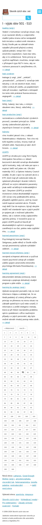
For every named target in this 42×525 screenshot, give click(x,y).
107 (27, 421)
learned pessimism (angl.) (13, 235)
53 (34, 372)
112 (27, 425)
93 (31, 407)
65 (11, 385)
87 (24, 403)
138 (35, 447)
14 (11, 341)
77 (24, 394)
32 (31, 355)
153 (35, 460)
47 (31, 368)
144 (5, 456)
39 (11, 363)
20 (18, 346)
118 (34, 429)
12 (35, 337)
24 (11, 350)
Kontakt (15, 506)
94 (5, 412)
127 (27, 438)
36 (24, 359)
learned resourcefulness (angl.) (16, 253)
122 (27, 434)
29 (11, 355)
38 (5, 363)
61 (18, 381)
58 (31, 377)
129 (5, 443)
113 (34, 425)
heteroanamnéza (22, 482)
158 (35, 465)
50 (18, 372)
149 (5, 460)
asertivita (20, 494)
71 (18, 390)
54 (5, 377)
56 (18, 377)
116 (20, 429)
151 (20, 460)
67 (24, 385)
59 (5, 381)
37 (31, 359)
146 (20, 456)
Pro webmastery (9, 503)
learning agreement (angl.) (13, 273)
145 (13, 456)
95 (11, 412)
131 (20, 443)
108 (35, 421)
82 (24, 399)
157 (27, 465)
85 (11, 403)
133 (35, 443)
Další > (22, 328)
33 (5, 359)
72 (24, 390)
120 (12, 434)
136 (20, 447)
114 (5, 429)
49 (11, 372)
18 (5, 346)
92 (24, 407)
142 (27, 451)
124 (5, 438)
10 (22, 337)
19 (11, 346)
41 (24, 363)
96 (18, 412)
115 (12, 429)
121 (20, 434)
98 (31, 412)
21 (24, 346)
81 (18, 399)
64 (5, 385)
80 (11, 399)
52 (28, 372)
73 (31, 390)
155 (13, 465)
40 (18, 363)
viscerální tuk (8, 482)
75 (11, 394)
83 (31, 399)
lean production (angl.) (12, 114)
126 (20, 438)
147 (27, 456)
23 (5, 350)
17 (31, 341)
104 (5, 421)
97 (24, 412)
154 (5, 465)
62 (24, 381)
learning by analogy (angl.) (13, 287)
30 (18, 355)
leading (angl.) (8, 28)
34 (11, 359)
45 (18, 368)
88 (31, 403)
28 (5, 355)
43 (5, 368)
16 (24, 341)
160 (13, 469)
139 (5, 451)
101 (19, 416)
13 (5, 341)
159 (5, 469)
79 (5, 399)
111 (20, 425)
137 (27, 447)
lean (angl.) (7, 100)
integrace (29, 494)
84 (5, 403)
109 (5, 425)
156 (20, 465)
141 (20, 451)
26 (24, 350)
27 (31, 350)
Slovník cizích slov (10, 499)
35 (18, 359)
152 (27, 460)
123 (34, 434)
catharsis (17, 476)
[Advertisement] (21, 3)
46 (24, 368)
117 (27, 429)
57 (24, 377)
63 (31, 381)
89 (5, 407)
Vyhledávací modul (29, 499)
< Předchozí (9, 328)
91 (18, 407)
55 (11, 377)
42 (31, 363)
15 (18, 341)
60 (11, 381)
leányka (5, 132)
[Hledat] (28, 18)
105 (13, 421)
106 (20, 421)
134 (5, 447)
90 (11, 407)
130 (13, 443)
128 (35, 438)
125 (13, 438)
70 (11, 390)
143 (35, 451)
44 (11, 368)
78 (31, 394)
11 (28, 337)
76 (18, 394)
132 (27, 443)
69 (5, 390)
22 (31, 346)
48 (5, 372)
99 (5, 416)
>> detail (6, 70)
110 (13, 425)
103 (34, 416)
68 (31, 385)
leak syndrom (8, 74)
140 (13, 451)
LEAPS (5, 152)
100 (12, 416)
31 (24, 355)
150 (13, 460)
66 (18, 385)
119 (5, 434)
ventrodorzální (16, 485)
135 (13, 447)
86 (18, 403)
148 (35, 456)
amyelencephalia (23, 479)
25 (18, 350)
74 (5, 394)
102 (26, 416)
